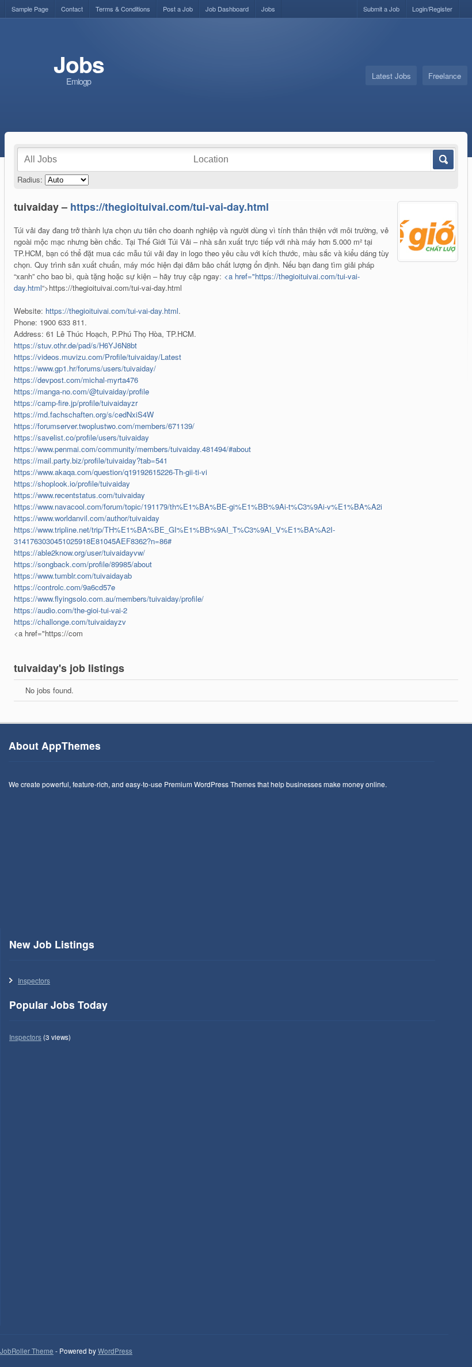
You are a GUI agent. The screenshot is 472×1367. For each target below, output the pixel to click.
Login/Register (432, 8)
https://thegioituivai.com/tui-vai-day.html (169, 206)
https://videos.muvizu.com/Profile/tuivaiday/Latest (97, 356)
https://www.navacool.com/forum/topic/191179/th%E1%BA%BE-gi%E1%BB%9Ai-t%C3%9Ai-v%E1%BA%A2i (198, 506)
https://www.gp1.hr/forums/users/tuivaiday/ (85, 368)
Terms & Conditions (123, 8)
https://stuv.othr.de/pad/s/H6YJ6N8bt (75, 345)
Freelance (444, 75)
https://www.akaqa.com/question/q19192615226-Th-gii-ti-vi (110, 471)
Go (442, 159)
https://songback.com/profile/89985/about (83, 564)
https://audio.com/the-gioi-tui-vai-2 (70, 610)
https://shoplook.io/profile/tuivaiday (72, 483)
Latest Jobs (391, 75)
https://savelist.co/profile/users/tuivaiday (81, 437)
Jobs (268, 8)
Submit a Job (381, 8)
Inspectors (34, 980)
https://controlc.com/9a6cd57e (64, 587)
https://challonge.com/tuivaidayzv (70, 621)
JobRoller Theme (27, 1350)
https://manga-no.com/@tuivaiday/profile (81, 391)
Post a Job (178, 8)
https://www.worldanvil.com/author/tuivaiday (86, 517)
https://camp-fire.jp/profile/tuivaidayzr (76, 402)
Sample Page (30, 8)
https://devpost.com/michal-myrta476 (76, 379)
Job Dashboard (227, 8)
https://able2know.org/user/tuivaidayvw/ (79, 552)
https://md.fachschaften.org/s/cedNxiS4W (84, 414)
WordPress (115, 1350)
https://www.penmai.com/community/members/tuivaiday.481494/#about (132, 448)
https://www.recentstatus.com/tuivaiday (79, 494)
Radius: (30, 179)
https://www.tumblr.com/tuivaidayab (73, 575)
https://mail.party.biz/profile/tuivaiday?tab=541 (91, 460)
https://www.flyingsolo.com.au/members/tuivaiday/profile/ (109, 598)
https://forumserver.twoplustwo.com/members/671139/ (104, 425)
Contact (72, 8)
